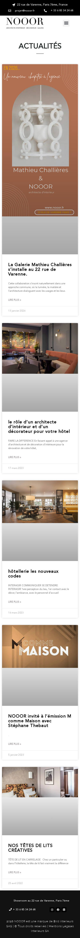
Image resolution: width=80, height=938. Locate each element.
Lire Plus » (14, 300)
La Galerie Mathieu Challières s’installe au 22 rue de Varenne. (40, 269)
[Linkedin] (64, 909)
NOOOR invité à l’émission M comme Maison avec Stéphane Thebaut (39, 721)
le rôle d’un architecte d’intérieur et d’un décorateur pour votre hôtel (39, 427)
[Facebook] (58, 909)
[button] (66, 23)
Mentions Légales (61, 926)
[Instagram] (52, 909)
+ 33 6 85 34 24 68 (24, 909)
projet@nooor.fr (25, 10)
